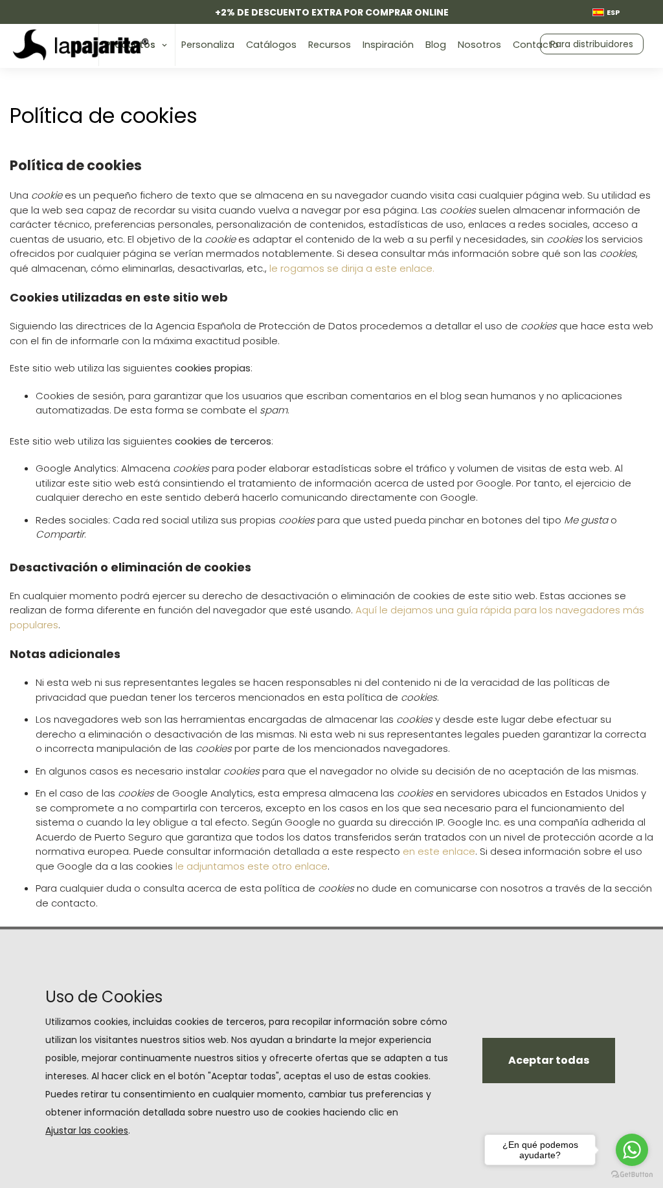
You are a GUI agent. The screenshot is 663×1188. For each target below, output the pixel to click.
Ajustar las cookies (86, 1130)
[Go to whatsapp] (632, 1150)
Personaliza (207, 44)
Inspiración (388, 44)
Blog (435, 44)
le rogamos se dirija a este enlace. (351, 268)
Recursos (329, 44)
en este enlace (439, 851)
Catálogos (271, 44)
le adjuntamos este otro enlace (251, 866)
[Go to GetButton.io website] (632, 1175)
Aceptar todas (548, 1060)
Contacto (536, 44)
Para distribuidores (591, 44)
